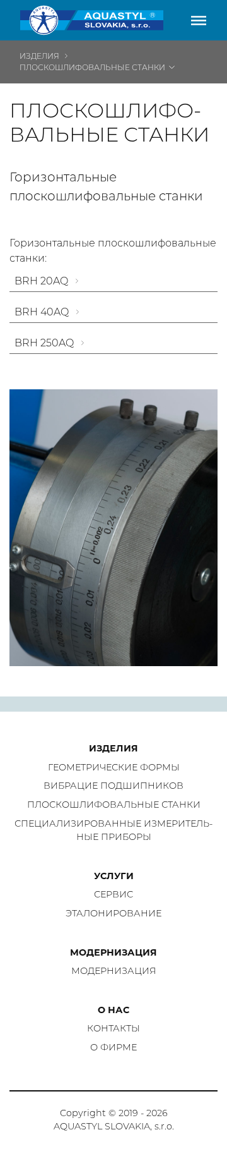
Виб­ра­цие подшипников (113, 785)
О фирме (113, 1047)
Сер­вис (113, 894)
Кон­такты (113, 1028)
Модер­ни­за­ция (113, 970)
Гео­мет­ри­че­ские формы (114, 767)
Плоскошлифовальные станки (92, 67)
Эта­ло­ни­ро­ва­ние (113, 913)
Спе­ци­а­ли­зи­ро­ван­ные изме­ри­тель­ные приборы (113, 830)
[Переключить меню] (198, 20)
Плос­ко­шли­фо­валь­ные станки (114, 804)
